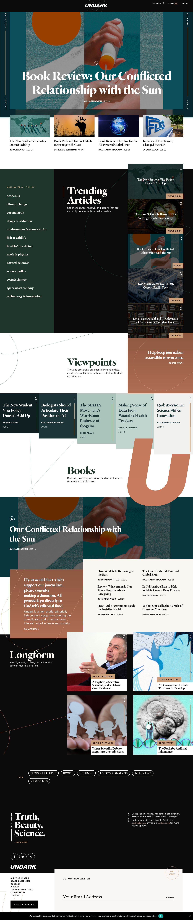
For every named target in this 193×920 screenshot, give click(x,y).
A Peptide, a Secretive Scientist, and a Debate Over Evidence (106, 685)
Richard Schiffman (67, 150)
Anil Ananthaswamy (111, 150)
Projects (5, 20)
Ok (161, 916)
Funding (15, 895)
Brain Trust (166, 743)
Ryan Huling (151, 595)
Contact (15, 884)
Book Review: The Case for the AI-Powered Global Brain (117, 143)
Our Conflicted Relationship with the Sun (65, 534)
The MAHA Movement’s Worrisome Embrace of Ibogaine (90, 415)
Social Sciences (17, 279)
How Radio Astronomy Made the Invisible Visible (116, 607)
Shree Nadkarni (129, 428)
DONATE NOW (175, 363)
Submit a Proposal (24, 904)
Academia (13, 196)
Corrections (18, 892)
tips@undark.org (139, 823)
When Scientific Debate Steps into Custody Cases (108, 750)
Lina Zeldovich (94, 101)
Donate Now (30, 629)
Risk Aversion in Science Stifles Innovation (170, 410)
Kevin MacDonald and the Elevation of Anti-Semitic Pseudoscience (155, 320)
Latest (5, 103)
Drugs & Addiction (19, 221)
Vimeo (31, 856)
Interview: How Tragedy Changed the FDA (158, 143)
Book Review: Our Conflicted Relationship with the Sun (96, 83)
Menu (171, 3)
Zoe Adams (88, 433)
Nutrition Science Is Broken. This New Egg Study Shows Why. (155, 216)
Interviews (142, 773)
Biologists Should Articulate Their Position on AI (56, 410)
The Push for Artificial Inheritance (172, 750)
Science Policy (16, 271)
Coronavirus (15, 212)
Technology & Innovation (24, 296)
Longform (32, 654)
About (185, 3)
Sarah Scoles (107, 614)
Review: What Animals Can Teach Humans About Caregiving (115, 590)
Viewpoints (175, 196)
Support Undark (20, 878)
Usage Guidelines (20, 881)
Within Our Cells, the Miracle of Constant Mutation (162, 607)
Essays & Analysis (114, 773)
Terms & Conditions (22, 890)
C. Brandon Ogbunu (54, 422)
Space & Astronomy (20, 288)
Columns (176, 300)
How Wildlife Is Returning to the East (116, 573)
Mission (187, 18)
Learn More (21, 842)
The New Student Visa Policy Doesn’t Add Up (28, 143)
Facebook (14, 856)
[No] (189, 916)
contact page (164, 823)
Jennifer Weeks (108, 599)
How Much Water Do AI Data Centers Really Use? (155, 285)
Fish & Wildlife (16, 238)
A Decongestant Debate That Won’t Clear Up (173, 686)
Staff (187, 104)
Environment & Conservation (27, 229)
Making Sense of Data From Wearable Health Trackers (132, 412)
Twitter (23, 856)
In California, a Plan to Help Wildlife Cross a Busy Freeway (161, 588)
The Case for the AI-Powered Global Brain (160, 573)
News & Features (103, 676)
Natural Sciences (18, 263)
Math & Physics (17, 254)
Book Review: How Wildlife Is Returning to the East (73, 143)
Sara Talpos (152, 150)
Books (178, 266)
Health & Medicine (19, 246)
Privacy (15, 887)
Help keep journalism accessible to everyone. (164, 355)
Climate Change (17, 204)
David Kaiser (18, 150)
